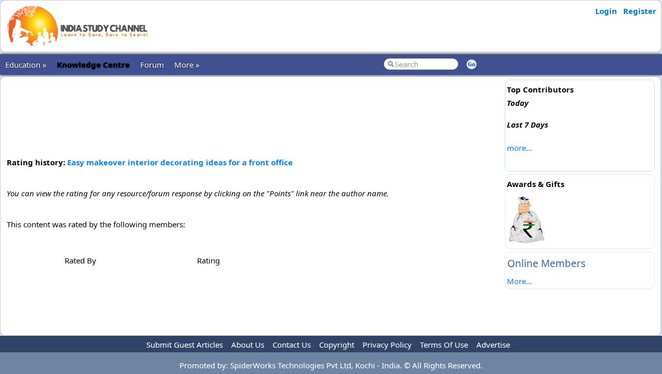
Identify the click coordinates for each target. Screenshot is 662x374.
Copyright (336, 344)
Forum (152, 64)
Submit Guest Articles (184, 344)
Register (639, 11)
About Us (247, 344)
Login (606, 11)
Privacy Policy (387, 344)
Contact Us (292, 344)
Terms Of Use (444, 344)
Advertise (493, 344)
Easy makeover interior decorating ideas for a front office (180, 162)
